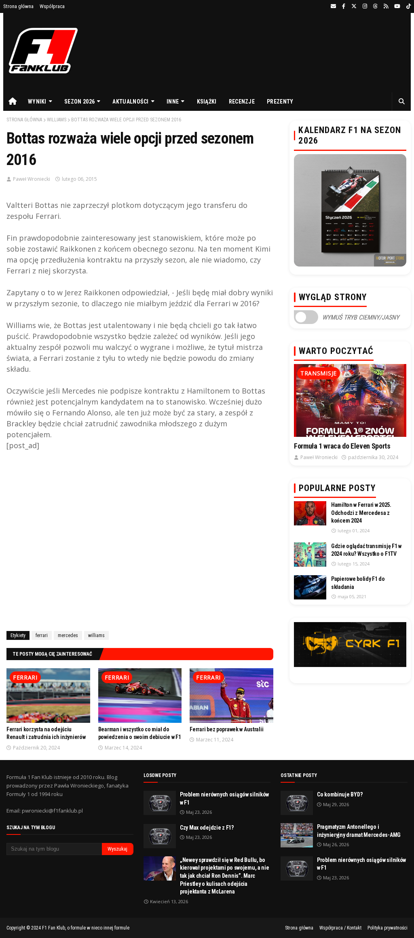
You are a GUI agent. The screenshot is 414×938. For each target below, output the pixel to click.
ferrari (42, 635)
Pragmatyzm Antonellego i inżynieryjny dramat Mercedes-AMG (359, 831)
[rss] (386, 6)
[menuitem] (12, 101)
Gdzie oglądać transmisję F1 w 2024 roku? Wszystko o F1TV (366, 550)
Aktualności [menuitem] (130, 101)
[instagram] (365, 6)
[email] (333, 6)
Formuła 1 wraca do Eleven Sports (342, 446)
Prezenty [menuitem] (280, 101)
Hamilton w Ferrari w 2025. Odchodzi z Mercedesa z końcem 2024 (361, 513)
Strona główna (18, 6)
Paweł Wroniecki (31, 179)
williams (56, 120)
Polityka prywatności (388, 928)
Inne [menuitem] (173, 101)
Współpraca (52, 6)
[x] (354, 6)
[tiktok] (407, 6)
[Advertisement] (139, 539)
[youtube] (397, 6)
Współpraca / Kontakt (340, 928)
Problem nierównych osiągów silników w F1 (224, 798)
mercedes (68, 635)
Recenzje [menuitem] (242, 101)
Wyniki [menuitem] (37, 101)
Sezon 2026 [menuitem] (79, 101)
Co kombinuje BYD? (339, 794)
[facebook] (343, 6)
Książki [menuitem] (207, 101)
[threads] (375, 6)
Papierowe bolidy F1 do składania (358, 583)
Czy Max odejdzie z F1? (207, 827)
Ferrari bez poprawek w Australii (226, 729)
